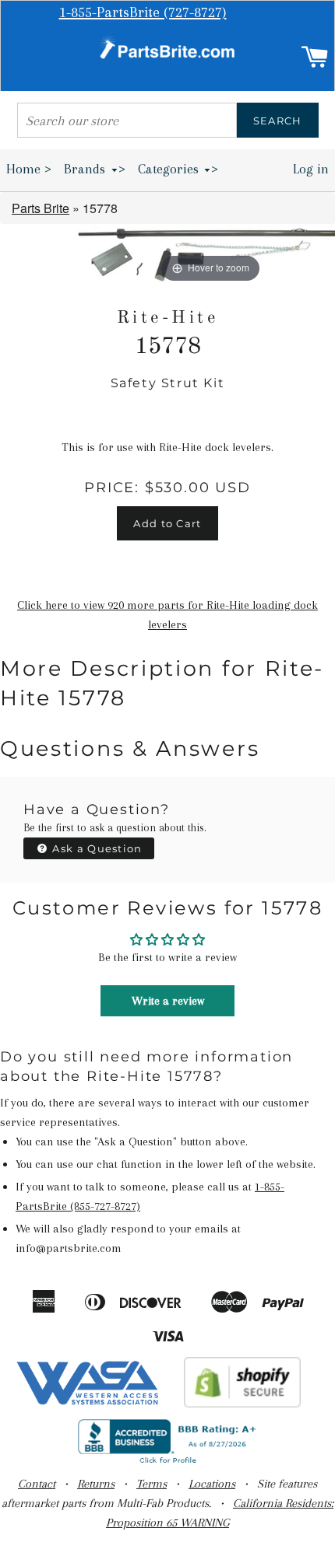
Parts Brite (40, 208)
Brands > (94, 169)
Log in (311, 169)
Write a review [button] (168, 1001)
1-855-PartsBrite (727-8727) (143, 12)
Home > (28, 169)
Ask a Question (96, 848)
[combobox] (127, 120)
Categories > (178, 169)
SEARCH (277, 120)
